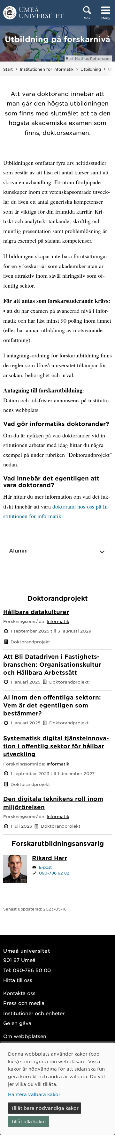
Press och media (23, 1003)
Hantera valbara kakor (34, 1094)
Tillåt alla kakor (28, 1121)
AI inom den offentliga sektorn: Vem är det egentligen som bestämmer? (52, 705)
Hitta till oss (17, 980)
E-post (45, 867)
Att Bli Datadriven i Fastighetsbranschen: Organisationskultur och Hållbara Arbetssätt (52, 664)
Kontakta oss (19, 993)
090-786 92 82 (54, 872)
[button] (57, 550)
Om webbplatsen (24, 1036)
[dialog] (57, 1088)
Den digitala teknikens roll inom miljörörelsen (53, 802)
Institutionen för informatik (46, 69)
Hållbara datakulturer (36, 611)
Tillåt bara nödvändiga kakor (45, 1108)
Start (8, 69)
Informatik (58, 621)
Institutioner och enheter (34, 1013)
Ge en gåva (17, 1023)
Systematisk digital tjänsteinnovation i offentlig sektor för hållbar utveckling (56, 746)
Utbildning (90, 69)
